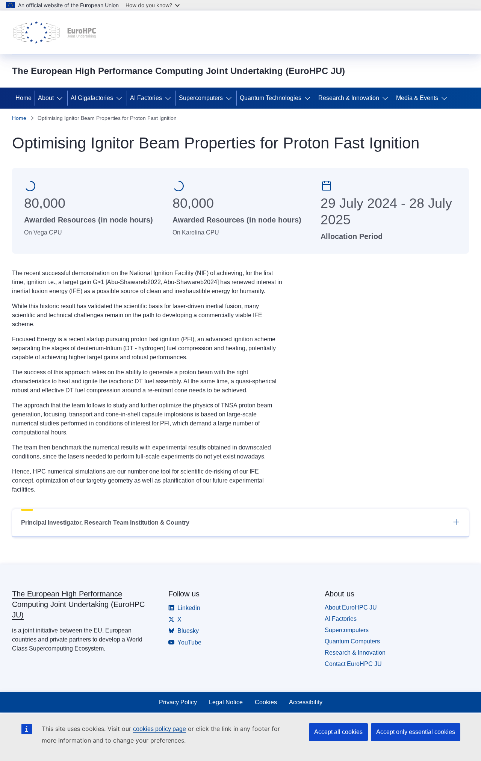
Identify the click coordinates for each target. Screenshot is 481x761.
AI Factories (146, 98)
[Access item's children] (61, 98)
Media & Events (417, 98)
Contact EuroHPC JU (353, 664)
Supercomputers (201, 98)
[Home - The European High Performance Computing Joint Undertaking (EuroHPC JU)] (54, 32)
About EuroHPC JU (351, 607)
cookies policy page (159, 729)
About (46, 98)
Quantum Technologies (270, 98)
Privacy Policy (178, 702)
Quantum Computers (352, 641)
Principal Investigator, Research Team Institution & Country (105, 522)
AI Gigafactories (92, 98)
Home (23, 98)
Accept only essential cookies (415, 732)
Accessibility (305, 702)
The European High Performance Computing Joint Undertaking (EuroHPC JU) (78, 604)
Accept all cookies (338, 732)
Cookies (266, 702)
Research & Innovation (348, 98)
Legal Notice (226, 702)
